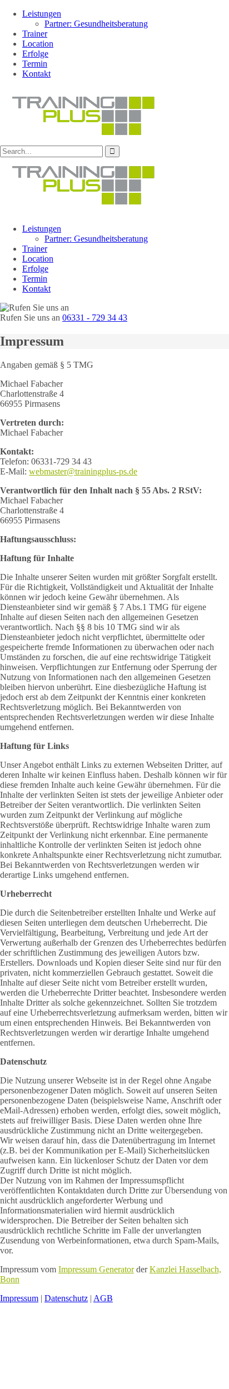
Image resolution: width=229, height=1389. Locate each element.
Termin (34, 63)
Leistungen (41, 13)
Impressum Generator (96, 1269)
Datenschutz (66, 1298)
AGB (103, 1298)
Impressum (19, 1298)
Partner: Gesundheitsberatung (96, 23)
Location (37, 43)
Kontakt (36, 73)
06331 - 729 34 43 (94, 317)
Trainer (34, 33)
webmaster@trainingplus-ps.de (83, 471)
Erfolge (35, 53)
